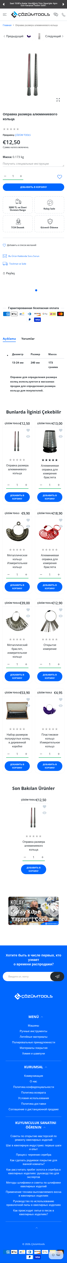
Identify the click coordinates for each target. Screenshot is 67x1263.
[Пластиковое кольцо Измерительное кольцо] (49, 710)
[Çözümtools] (30, 14)
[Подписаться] (57, 976)
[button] (3, 4)
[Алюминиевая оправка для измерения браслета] (49, 441)
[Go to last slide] (12, 910)
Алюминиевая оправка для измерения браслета (50, 471)
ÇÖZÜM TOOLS (23, 135)
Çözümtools (38, 1244)
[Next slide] (54, 910)
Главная (7, 25)
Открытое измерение (50, 647)
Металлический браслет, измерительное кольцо (17, 650)
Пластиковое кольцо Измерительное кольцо (50, 740)
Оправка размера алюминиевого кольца (17, 469)
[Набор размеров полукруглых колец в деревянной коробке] (17, 710)
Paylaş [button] (10, 273)
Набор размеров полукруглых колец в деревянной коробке (17, 740)
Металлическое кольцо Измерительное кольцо (17, 561)
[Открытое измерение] (49, 620)
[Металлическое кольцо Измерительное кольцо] (17, 531)
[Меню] (5, 14)
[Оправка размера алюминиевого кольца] (17, 441)
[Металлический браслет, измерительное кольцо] (17, 620)
